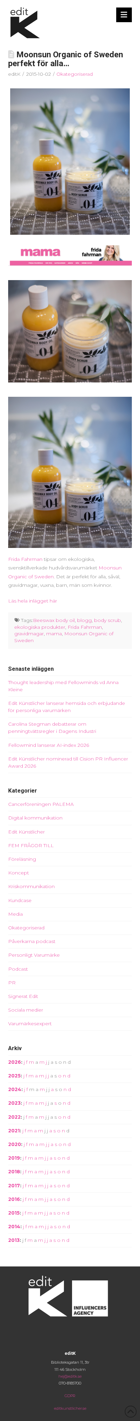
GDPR (70, 1395)
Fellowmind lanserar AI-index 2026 (48, 745)
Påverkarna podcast (31, 941)
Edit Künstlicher (26, 832)
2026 (14, 1062)
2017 (14, 1186)
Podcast (18, 969)
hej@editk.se (70, 1376)
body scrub (107, 620)
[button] (124, 15)
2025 (14, 1076)
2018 (14, 1172)
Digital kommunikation (35, 818)
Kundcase (20, 900)
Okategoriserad (74, 74)
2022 (14, 1117)
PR (12, 983)
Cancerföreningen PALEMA (41, 804)
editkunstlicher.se (70, 1408)
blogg (84, 620)
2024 (14, 1089)
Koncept (18, 873)
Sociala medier (25, 1010)
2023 (14, 1103)
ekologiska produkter (39, 627)
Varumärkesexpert (30, 1023)
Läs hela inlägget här (32, 601)
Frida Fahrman (25, 559)
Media (15, 914)
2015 (14, 1213)
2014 (14, 1226)
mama (54, 633)
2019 (14, 1158)
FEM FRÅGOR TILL (31, 845)
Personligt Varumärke (34, 955)
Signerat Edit (23, 996)
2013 (14, 1240)
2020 (14, 1144)
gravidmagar (29, 633)
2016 (14, 1199)
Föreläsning (22, 859)
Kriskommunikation (31, 886)
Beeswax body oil (54, 620)
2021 (14, 1131)
